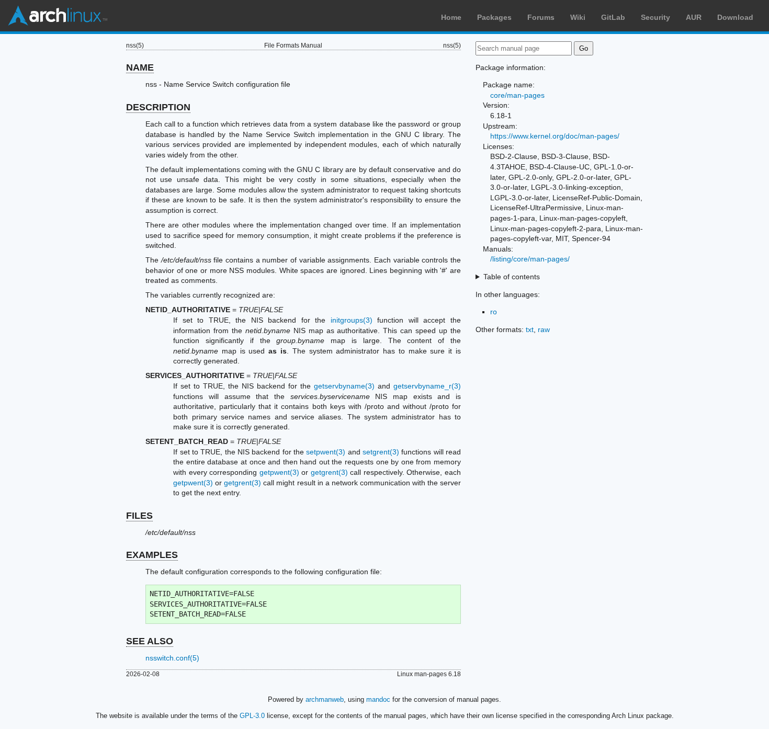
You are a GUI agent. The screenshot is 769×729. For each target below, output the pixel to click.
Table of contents (511, 276)
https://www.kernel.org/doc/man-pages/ (554, 136)
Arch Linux (57, 15)
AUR (694, 17)
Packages (494, 17)
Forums (541, 17)
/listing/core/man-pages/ (530, 259)
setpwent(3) (325, 452)
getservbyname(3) (344, 386)
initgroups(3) (351, 320)
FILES (139, 515)
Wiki (577, 17)
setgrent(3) (381, 452)
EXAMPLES (152, 555)
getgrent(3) (329, 472)
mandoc (378, 699)
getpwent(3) (279, 472)
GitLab (613, 17)
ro (493, 311)
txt (530, 329)
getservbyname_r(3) (427, 386)
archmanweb (325, 699)
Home (451, 17)
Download (735, 17)
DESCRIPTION (158, 107)
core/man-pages (517, 95)
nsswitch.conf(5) (172, 658)
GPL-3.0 (252, 716)
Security (655, 17)
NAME (140, 67)
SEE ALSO (149, 641)
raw (544, 329)
